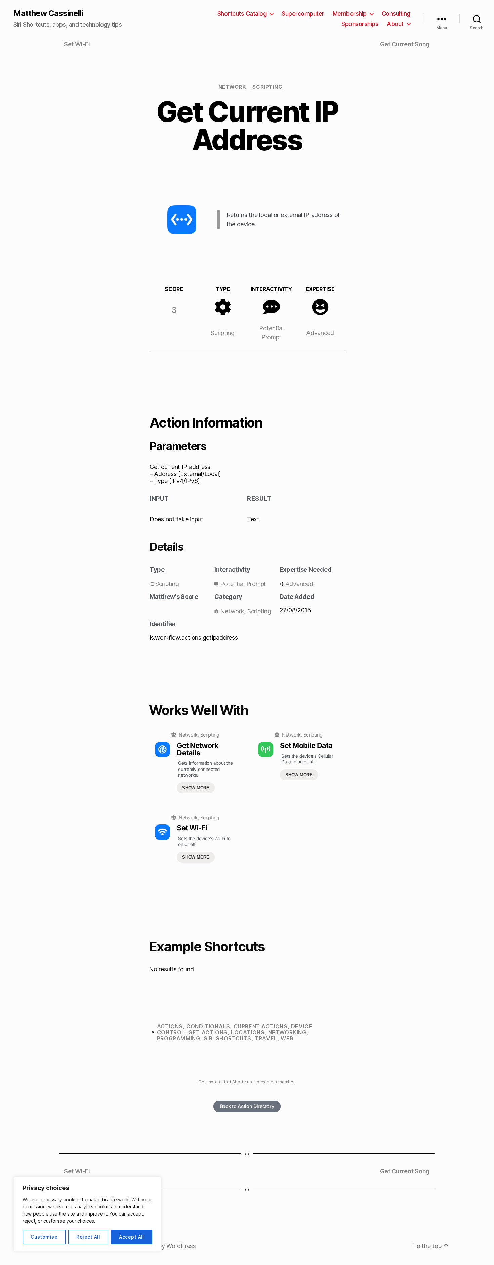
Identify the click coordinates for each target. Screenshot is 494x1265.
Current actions (261, 1026)
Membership (350, 13)
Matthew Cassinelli (48, 13)
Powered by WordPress (164, 1246)
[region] (87, 1214)
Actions (170, 1026)
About (395, 23)
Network (232, 86)
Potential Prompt (243, 583)
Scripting (267, 86)
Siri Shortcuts (227, 1038)
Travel (266, 1038)
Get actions (208, 1032)
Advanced (320, 332)
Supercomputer (303, 13)
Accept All (131, 1237)
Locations (247, 1032)
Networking (287, 1032)
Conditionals (208, 1026)
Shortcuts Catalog (242, 13)
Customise (44, 1237)
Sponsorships (359, 23)
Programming (178, 1038)
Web (287, 1038)
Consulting (396, 13)
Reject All (88, 1237)
